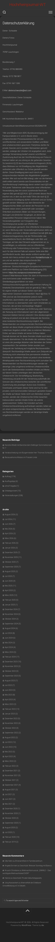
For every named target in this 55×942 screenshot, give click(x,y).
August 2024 (10, 628)
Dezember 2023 (11, 662)
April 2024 (9, 647)
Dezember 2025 (11, 552)
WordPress (26, 925)
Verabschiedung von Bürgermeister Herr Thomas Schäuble (28, 453)
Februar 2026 (10, 543)
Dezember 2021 (11, 771)
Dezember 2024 (11, 609)
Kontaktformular (42, 257)
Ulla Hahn (9, 861)
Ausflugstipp (10, 481)
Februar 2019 (10, 842)
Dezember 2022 (11, 719)
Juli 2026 (8, 519)
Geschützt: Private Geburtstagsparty (27, 878)
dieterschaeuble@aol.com (19, 90)
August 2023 (10, 681)
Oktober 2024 (10, 619)
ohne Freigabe (10, 486)
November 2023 (11, 666)
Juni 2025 (9, 581)
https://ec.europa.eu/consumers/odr (25, 272)
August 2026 (10, 514)
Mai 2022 (8, 752)
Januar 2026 (10, 548)
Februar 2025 (10, 600)
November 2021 (11, 775)
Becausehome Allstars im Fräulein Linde (21, 457)
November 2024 (11, 614)
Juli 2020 (8, 832)
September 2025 (11, 567)
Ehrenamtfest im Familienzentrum (28, 861)
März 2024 (9, 652)
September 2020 (11, 823)
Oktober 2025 (10, 562)
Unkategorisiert (11, 491)
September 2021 (11, 785)
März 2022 (9, 761)
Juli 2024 (8, 633)
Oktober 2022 (10, 728)
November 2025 (11, 557)
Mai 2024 (8, 643)
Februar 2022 (10, 766)
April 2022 (9, 756)
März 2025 (9, 595)
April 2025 (9, 590)
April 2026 (9, 533)
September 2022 (11, 733)
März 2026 (9, 538)
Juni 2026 (9, 524)
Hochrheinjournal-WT (27, 4)
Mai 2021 (8, 804)
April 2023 (9, 700)
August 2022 (10, 737)
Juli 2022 (8, 742)
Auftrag (8, 476)
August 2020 (10, 828)
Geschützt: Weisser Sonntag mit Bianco (36, 866)
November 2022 (11, 723)
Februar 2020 (10, 837)
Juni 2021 (9, 799)
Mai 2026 (8, 529)
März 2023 (9, 704)
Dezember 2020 (11, 809)
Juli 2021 (8, 794)
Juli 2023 (8, 685)
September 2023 (11, 676)
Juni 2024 (9, 638)
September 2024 (11, 624)
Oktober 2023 (10, 671)
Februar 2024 (10, 657)
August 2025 (10, 571)
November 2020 (11, 813)
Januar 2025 (10, 605)
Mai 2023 (8, 695)
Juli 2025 (8, 576)
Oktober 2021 (10, 780)
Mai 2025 (8, 586)
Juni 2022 (9, 747)
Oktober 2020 (10, 818)
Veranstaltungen (11, 495)
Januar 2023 (10, 714)
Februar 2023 (10, 709)
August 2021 (10, 790)
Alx (42, 925)
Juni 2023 (9, 690)
